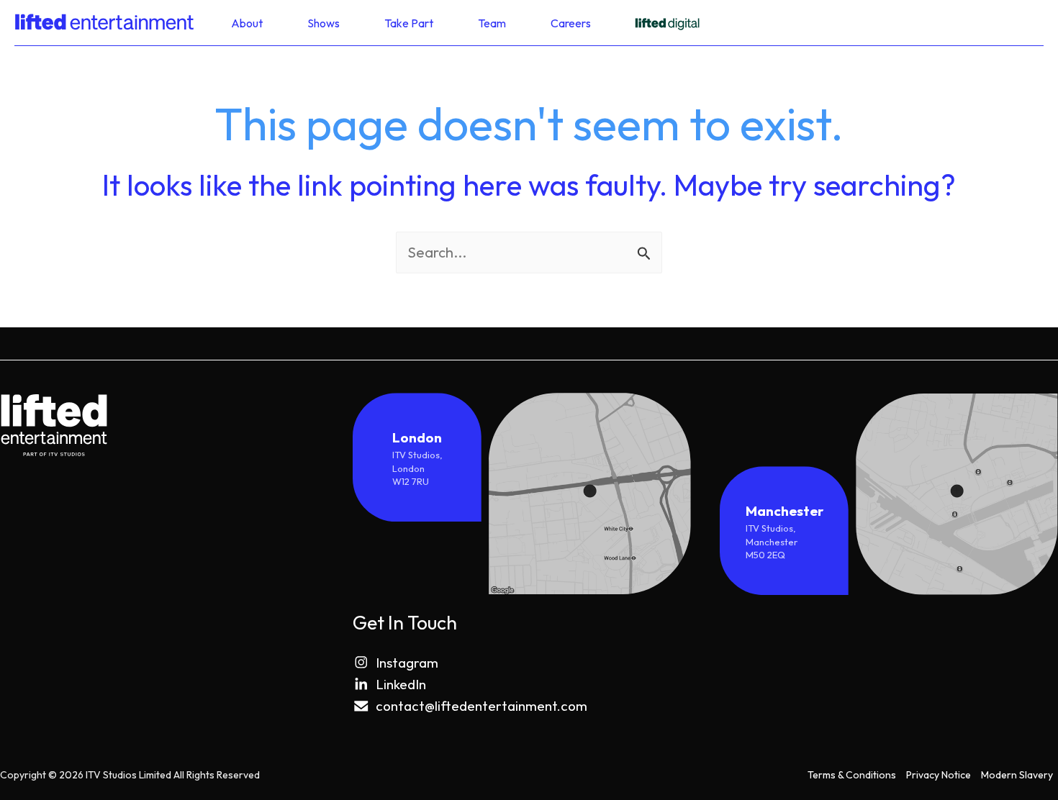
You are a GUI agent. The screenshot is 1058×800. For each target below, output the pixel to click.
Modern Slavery (1017, 774)
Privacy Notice (938, 774)
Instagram (407, 662)
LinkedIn (401, 684)
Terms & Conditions (852, 774)
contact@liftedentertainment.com (481, 705)
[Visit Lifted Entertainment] (667, 22)
